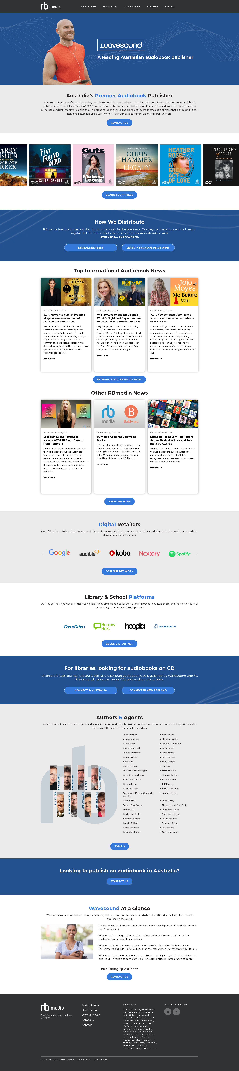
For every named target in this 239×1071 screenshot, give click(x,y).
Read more (49, 358)
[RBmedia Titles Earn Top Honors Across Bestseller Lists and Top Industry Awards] (173, 414)
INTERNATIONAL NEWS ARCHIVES (119, 379)
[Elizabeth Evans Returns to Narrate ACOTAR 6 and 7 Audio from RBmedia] (66, 414)
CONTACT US (119, 122)
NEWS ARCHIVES (119, 501)
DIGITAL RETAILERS (91, 247)
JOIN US (119, 846)
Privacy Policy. (84, 1060)
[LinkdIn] (167, 1011)
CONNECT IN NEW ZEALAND (148, 690)
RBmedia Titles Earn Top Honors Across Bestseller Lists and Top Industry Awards (171, 440)
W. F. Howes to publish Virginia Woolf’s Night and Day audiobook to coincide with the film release (119, 318)
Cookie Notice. (101, 1060)
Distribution (110, 6)
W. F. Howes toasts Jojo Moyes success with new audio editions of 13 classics (172, 318)
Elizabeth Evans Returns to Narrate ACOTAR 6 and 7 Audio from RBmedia (63, 440)
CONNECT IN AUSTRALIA (91, 690)
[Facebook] (176, 1011)
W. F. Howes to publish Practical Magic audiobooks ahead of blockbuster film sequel (64, 318)
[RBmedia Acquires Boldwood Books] (119, 414)
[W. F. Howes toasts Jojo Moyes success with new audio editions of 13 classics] (173, 292)
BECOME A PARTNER (119, 643)
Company (152, 6)
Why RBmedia (132, 6)
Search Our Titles (119, 194)
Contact (169, 6)
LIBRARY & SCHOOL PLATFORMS (148, 247)
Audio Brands (88, 6)
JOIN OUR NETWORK (119, 571)
